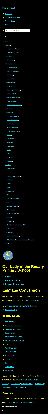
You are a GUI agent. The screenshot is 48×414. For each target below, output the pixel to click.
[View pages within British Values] (14, 60)
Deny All (15, 406)
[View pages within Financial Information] (18, 120)
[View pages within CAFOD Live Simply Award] (21, 105)
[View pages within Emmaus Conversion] (18, 116)
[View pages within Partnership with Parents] (20, 90)
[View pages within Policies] (11, 135)
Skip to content (8, 8)
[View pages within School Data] (13, 146)
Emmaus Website (32, 300)
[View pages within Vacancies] (12, 161)
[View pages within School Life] (10, 45)
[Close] (2, 410)
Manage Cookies (10, 406)
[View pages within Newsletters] (13, 221)
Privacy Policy (27, 384)
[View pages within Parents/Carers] (13, 191)
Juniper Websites (25, 380)
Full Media (15, 384)
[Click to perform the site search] (5, 36)
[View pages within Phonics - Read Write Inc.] (20, 176)
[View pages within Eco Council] (13, 75)
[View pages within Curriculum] (10, 165)
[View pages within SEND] (10, 150)
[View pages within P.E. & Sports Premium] (19, 131)
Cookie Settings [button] (19, 387)
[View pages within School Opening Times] (19, 236)
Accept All (4, 406)
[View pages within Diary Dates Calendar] (18, 206)
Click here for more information (24, 402)
